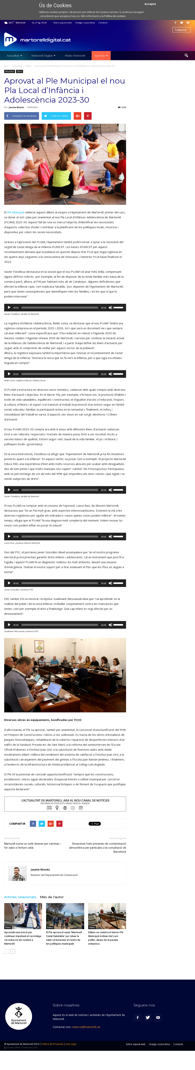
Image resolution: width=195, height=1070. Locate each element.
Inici (6, 66)
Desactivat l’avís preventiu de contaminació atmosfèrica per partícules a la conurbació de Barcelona (97, 847)
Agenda (99, 55)
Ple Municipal (15, 212)
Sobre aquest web (62, 22)
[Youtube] (188, 22)
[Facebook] (175, 22)
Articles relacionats (20, 897)
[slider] (118, 307)
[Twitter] (182, 22)
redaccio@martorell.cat (86, 1027)
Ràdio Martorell (75, 55)
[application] (65, 307)
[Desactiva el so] (110, 307)
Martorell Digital (41, 55)
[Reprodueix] (9, 307)
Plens (19, 71)
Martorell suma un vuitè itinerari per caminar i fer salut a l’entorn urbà (32, 845)
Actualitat (13, 55)
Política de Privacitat (52, 1044)
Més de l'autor (52, 897)
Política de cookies (114, 16)
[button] (186, 55)
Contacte (103, 22)
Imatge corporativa (85, 22)
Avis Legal (71, 1044)
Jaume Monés (16, 107)
